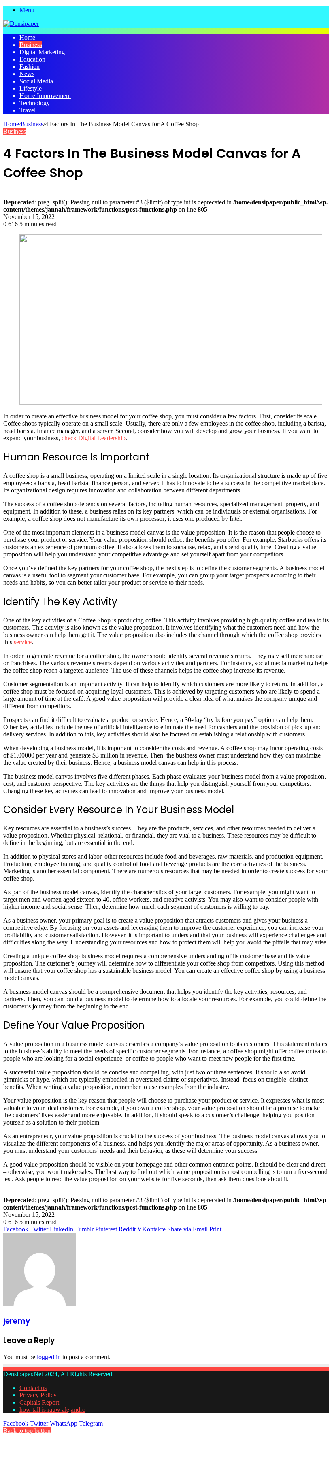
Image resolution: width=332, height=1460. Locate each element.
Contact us (33, 1387)
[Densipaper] (21, 23)
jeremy (16, 1321)
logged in (49, 1357)
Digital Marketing (42, 52)
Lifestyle (30, 88)
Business (30, 44)
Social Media (36, 81)
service (23, 642)
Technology (34, 103)
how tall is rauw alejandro (52, 1409)
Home (27, 37)
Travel (27, 110)
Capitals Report (39, 1402)
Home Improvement (45, 95)
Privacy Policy (38, 1395)
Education (32, 59)
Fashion (29, 66)
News (26, 73)
